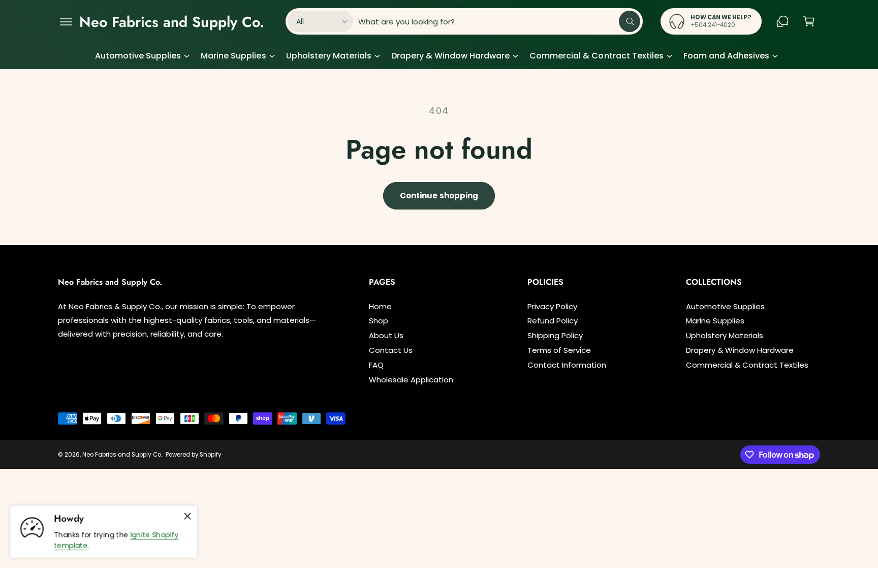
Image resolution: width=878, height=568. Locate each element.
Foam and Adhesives (726, 56)
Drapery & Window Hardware (450, 56)
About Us (386, 335)
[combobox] (499, 21)
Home (380, 306)
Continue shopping (439, 195)
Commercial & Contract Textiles (596, 56)
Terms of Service (559, 350)
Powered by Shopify (193, 455)
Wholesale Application (411, 379)
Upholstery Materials (328, 56)
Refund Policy (552, 320)
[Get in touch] (782, 21)
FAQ (376, 365)
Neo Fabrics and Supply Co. (122, 455)
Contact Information (566, 365)
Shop (378, 320)
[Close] (187, 516)
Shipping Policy (555, 335)
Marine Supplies (233, 56)
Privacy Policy (552, 306)
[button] (66, 21)
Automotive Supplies (138, 56)
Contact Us (391, 350)
